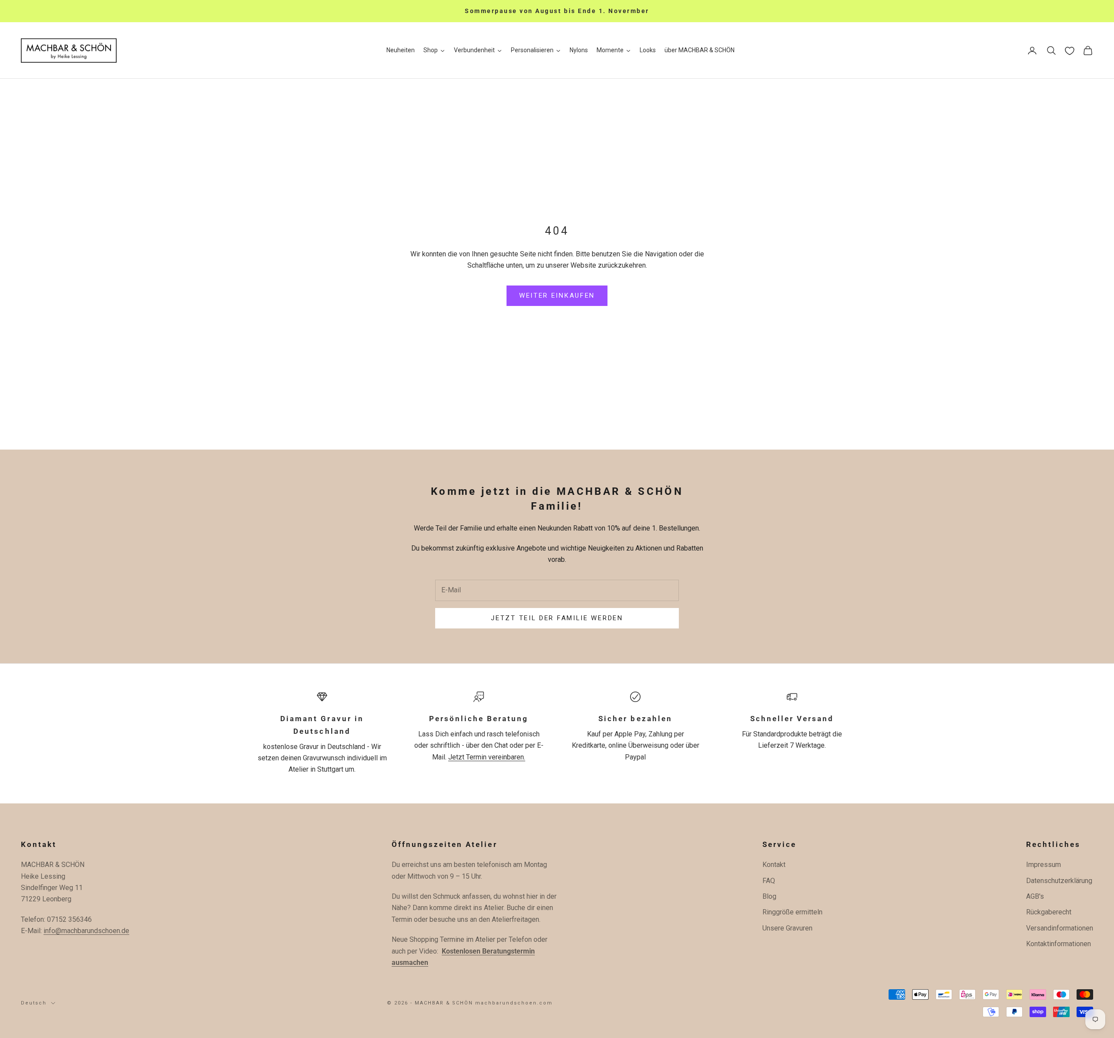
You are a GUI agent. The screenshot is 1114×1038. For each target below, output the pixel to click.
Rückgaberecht (1048, 912)
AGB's (1035, 896)
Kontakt (773, 864)
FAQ (768, 881)
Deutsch (34, 1003)
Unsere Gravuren (787, 928)
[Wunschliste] (1069, 51)
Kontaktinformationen (1058, 944)
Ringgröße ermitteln (792, 912)
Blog (769, 896)
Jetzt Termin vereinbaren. (486, 757)
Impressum (1043, 864)
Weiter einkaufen (557, 295)
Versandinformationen (1059, 928)
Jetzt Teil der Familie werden (557, 618)
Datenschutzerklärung (1059, 881)
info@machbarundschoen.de (86, 931)
